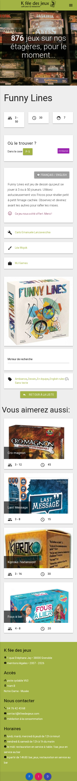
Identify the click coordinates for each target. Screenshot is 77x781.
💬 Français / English (52, 175)
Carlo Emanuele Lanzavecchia (32, 232)
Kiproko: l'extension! (22, 562)
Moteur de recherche (20, 359)
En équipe (43, 379)
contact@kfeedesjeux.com (23, 713)
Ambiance (21, 379)
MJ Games (21, 263)
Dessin (32, 379)
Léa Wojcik (21, 247)
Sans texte (21, 382)
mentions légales (17, 663)
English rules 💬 (59, 379)
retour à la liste (38, 394)
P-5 (28, 151)
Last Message (18, 507)
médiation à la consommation (25, 719)
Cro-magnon (16, 453)
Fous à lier (15, 617)
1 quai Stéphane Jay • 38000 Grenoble (29, 658)
